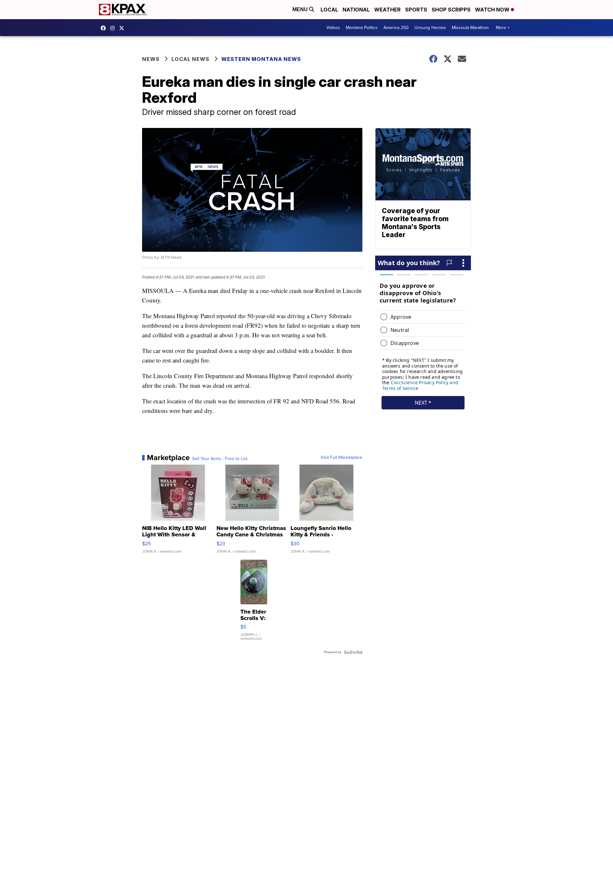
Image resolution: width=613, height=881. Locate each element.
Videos (333, 27)
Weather (387, 9)
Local (329, 9)
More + (503, 27)
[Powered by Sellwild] (353, 652)
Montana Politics (362, 27)
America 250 (396, 27)
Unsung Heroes (430, 27)
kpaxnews (123, 28)
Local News (190, 59)
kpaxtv (105, 28)
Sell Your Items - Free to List (219, 459)
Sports (416, 9)
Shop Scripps (451, 9)
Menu (300, 9)
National (356, 9)
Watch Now (493, 9)
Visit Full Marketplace (341, 457)
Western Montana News (261, 59)
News (151, 59)
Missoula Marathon (470, 27)
